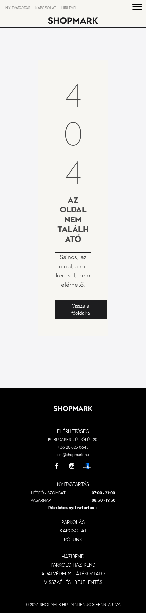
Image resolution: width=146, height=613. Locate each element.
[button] (137, 8)
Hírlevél (69, 8)
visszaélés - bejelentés (73, 582)
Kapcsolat (45, 8)
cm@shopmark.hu (73, 454)
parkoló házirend (73, 565)
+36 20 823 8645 (73, 447)
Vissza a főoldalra (80, 309)
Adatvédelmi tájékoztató (73, 574)
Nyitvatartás (17, 8)
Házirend (73, 556)
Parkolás (73, 522)
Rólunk (73, 540)
